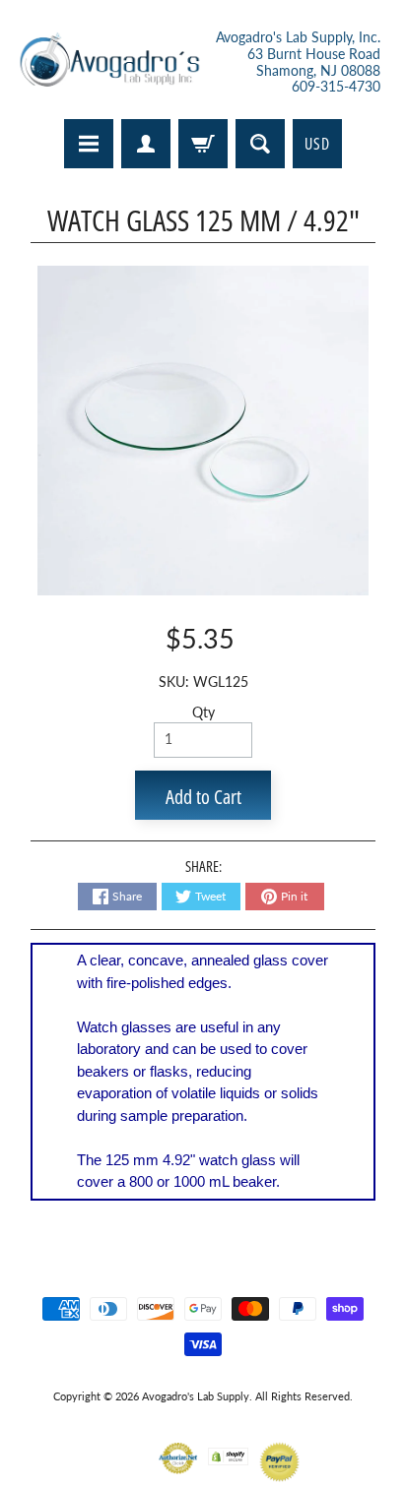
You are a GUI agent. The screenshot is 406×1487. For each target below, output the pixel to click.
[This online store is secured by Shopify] (228, 1453)
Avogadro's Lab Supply (195, 1396)
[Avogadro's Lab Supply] (109, 62)
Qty (203, 712)
